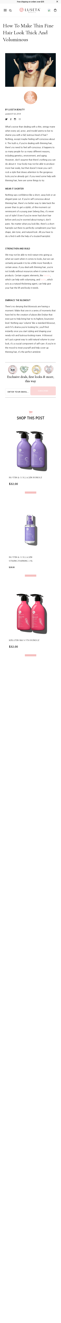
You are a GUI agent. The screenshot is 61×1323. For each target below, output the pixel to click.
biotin (43, 280)
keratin (47, 275)
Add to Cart (30, 493)
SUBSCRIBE (43, 391)
